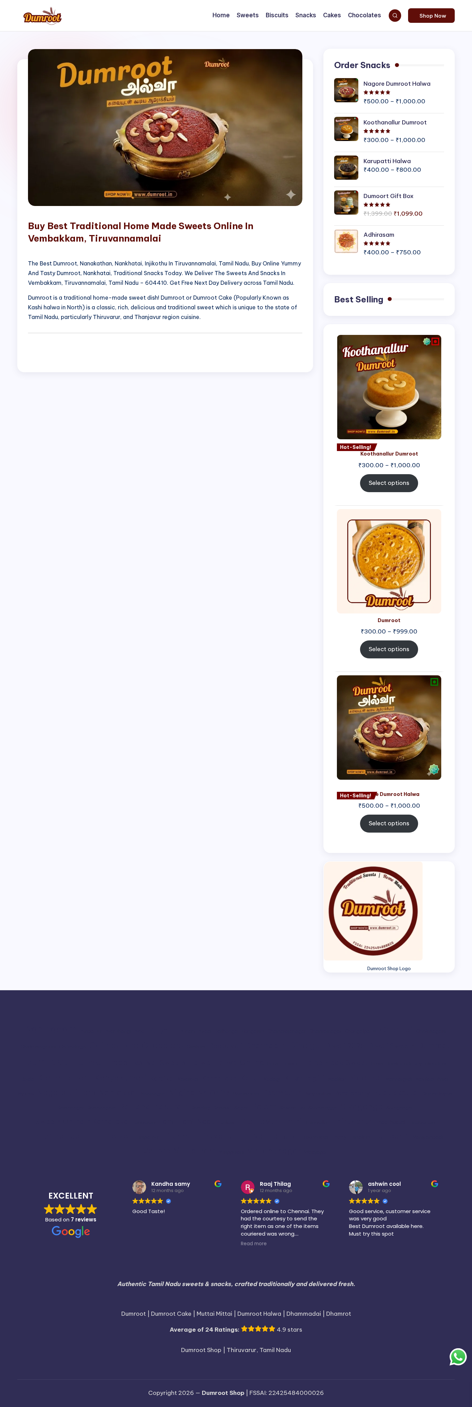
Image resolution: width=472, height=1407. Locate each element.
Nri (202, 1092)
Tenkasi (226, 1122)
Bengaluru (253, 1031)
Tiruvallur (216, 1136)
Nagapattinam (66, 1092)
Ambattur (91, 1031)
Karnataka (219, 1077)
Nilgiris (182, 1092)
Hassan (290, 1064)
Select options (389, 483)
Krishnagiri (305, 1078)
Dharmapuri (266, 1045)
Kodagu (273, 1079)
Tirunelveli (111, 1136)
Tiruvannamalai (269, 1136)
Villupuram (194, 1151)
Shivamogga (322, 1108)
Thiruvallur (316, 1122)
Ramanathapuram (154, 1106)
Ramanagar (71, 1108)
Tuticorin (392, 1136)
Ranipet (222, 1108)
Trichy (339, 1137)
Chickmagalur (431, 1031)
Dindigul (306, 1045)
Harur (273, 1064)
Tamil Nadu (196, 1121)
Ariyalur (163, 1030)
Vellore (156, 1150)
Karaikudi (188, 1079)
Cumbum (195, 1047)
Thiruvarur (351, 1121)
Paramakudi (246, 1094)
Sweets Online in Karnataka (81, 1121)
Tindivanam (421, 1122)
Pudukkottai (396, 1092)
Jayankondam (430, 1064)
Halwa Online (239, 1062)
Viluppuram (231, 1152)
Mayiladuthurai (432, 1079)
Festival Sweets (158, 1062)
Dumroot (434, 1045)
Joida (28, 1079)
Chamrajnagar (325, 1031)
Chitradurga (72, 1047)
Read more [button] (254, 1244)
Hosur (377, 1064)
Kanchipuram (64, 1077)
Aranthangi (118, 1031)
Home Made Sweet (335, 1062)
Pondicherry (352, 1093)
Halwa (199, 1062)
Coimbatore (114, 1045)
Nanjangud (153, 1094)
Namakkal (118, 1092)
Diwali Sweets (391, 1045)
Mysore (26, 1094)
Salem (264, 1106)
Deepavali (225, 1045)
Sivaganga (361, 1106)
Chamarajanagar (286, 1031)
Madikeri (337, 1079)
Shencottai (292, 1108)
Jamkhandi (399, 1064)
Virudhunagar (274, 1151)
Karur (250, 1078)
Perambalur (282, 1092)
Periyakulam (317, 1094)
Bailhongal (227, 1031)
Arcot (140, 1031)
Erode (116, 1062)
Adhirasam (50, 1029)
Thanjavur (258, 1121)
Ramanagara (101, 1108)
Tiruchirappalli (57, 1136)
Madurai (366, 1077)
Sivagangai (399, 1108)
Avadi (204, 1031)
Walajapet (316, 1152)
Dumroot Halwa (63, 1061)
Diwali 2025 (345, 1045)
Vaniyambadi (428, 1137)
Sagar (241, 1108)
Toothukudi (316, 1137)
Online (220, 1092)
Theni (292, 1121)
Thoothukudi (390, 1122)
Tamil (167, 1121)
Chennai (396, 1029)
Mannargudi (399, 1079)
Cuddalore (162, 1045)
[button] (431, 15)
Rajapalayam (438, 1094)
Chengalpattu (361, 1031)
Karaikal (162, 1078)
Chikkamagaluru (38, 1047)
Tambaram (143, 1122)
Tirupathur (147, 1137)
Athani (187, 1031)
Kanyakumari (121, 1078)
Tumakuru (360, 1137)
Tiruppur (178, 1136)
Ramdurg (201, 1108)
